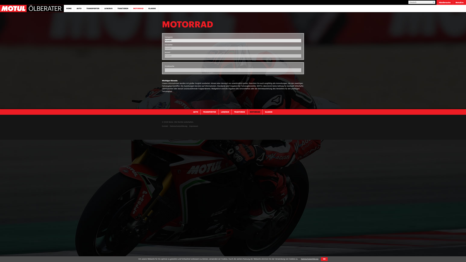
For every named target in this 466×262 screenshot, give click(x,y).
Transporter (92, 8)
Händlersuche (445, 2)
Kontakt (165, 126)
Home (69, 8)
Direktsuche (169, 66)
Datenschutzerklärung (178, 126)
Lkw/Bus (108, 8)
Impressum (193, 126)
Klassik (152, 8)
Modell (167, 52)
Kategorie (169, 37)
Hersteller (169, 45)
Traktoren (122, 8)
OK (324, 259)
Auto (79, 8)
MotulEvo (460, 2)
